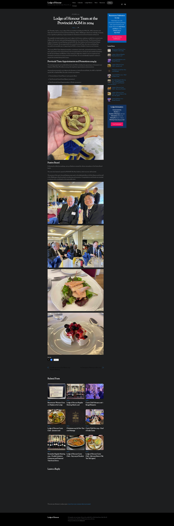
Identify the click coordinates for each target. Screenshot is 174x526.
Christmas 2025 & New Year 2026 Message (119, 70)
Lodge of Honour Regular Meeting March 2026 (75, 404)
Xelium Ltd (82, 521)
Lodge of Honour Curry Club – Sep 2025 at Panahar (75, 455)
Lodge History (88, 3)
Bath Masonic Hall (119, 120)
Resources (102, 3)
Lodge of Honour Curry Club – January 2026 (55, 429)
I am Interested (117, 124)
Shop (109, 3)
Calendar (80, 3)
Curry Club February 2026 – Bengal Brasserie (94, 404)
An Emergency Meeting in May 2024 (90, 368)
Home (74, 3)
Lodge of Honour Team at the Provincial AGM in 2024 (75, 21)
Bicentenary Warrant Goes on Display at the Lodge (56, 404)
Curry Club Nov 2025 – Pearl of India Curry (95, 429)
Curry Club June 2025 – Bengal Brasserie (118, 99)
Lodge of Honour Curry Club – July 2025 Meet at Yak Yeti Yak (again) (94, 456)
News (96, 3)
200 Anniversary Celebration (117, 38)
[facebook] (122, 4)
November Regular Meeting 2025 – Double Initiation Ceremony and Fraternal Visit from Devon (56, 457)
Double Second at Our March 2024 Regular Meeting (60, 369)
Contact (74, 6)
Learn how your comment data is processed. (79, 504)
